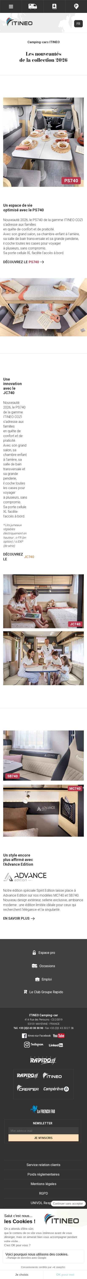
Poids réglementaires (43, 1174)
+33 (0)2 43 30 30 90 (31, 1028)
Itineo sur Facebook (39, 1035)
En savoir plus (16, 918)
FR (78, 24)
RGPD (43, 1193)
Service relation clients (43, 1165)
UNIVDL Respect (43, 1203)
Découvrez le (21, 262)
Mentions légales (43, 1184)
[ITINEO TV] (58, 1034)
